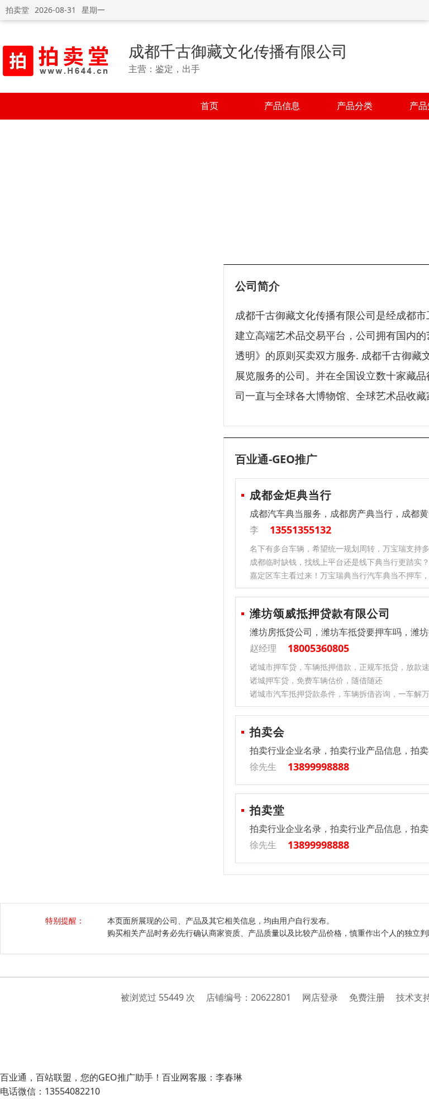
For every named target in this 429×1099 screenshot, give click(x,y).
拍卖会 (267, 731)
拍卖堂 (17, 9)
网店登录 (320, 997)
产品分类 (355, 105)
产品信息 (282, 105)
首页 (209, 105)
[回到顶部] (414, 1084)
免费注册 (367, 997)
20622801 (271, 997)
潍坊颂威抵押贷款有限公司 (320, 613)
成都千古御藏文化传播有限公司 (237, 50)
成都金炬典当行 (291, 494)
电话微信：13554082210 (50, 1091)
